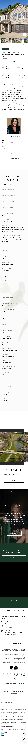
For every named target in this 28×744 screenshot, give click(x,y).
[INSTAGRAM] (7, 674)
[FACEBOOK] (3, 674)
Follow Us (14, 557)
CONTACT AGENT (14, 158)
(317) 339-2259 (6, 148)
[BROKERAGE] (24, 674)
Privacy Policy (20, 691)
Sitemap (14, 693)
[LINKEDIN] (10, 674)
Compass (11, 649)
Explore (14, 480)
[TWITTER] (14, 674)
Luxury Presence (18, 683)
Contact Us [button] (14, 533)
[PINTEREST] (21, 674)
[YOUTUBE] (17, 674)
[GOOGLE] (14, 678)
